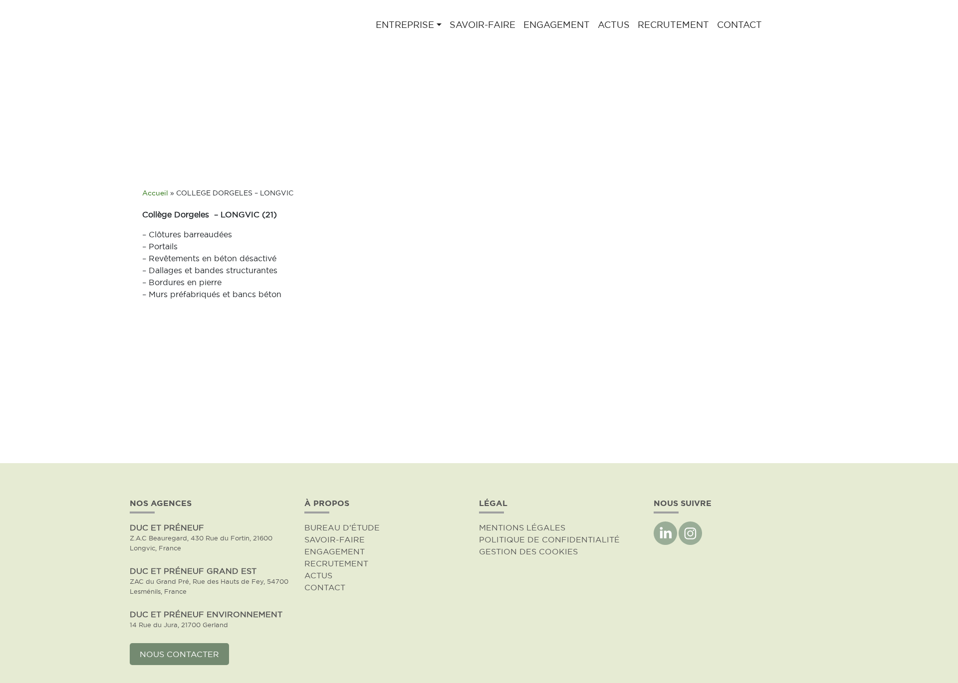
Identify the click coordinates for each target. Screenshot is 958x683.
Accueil (155, 193)
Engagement (556, 24)
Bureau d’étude (342, 527)
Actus (614, 24)
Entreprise (405, 24)
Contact (739, 24)
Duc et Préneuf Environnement (206, 614)
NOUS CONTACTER (179, 654)
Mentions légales (522, 527)
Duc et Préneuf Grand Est (193, 570)
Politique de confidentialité (549, 539)
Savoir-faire (482, 24)
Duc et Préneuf (167, 527)
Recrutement (673, 24)
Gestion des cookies (528, 551)
